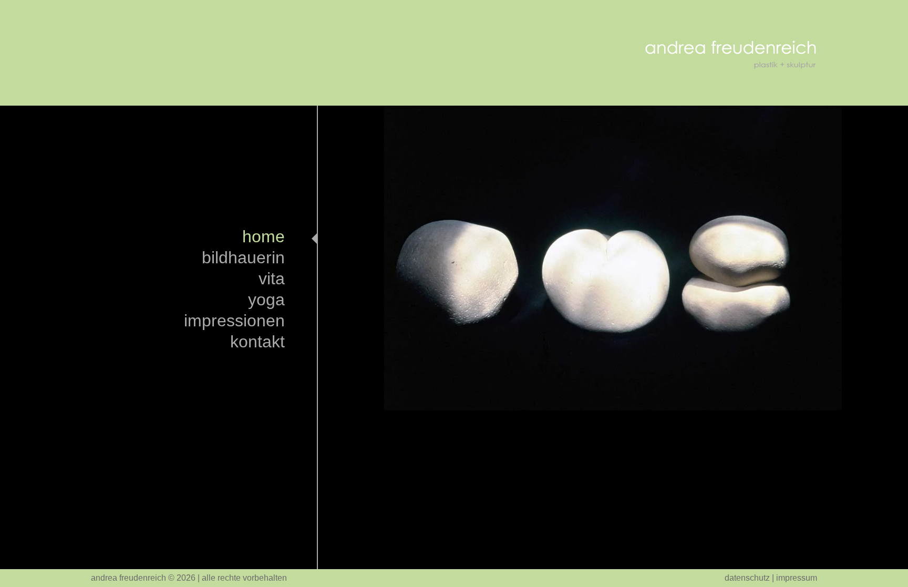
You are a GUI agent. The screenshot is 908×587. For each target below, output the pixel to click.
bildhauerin (243, 259)
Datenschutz (747, 577)
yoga (266, 301)
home (263, 238)
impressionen (234, 322)
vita (272, 280)
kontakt (257, 343)
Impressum (796, 577)
